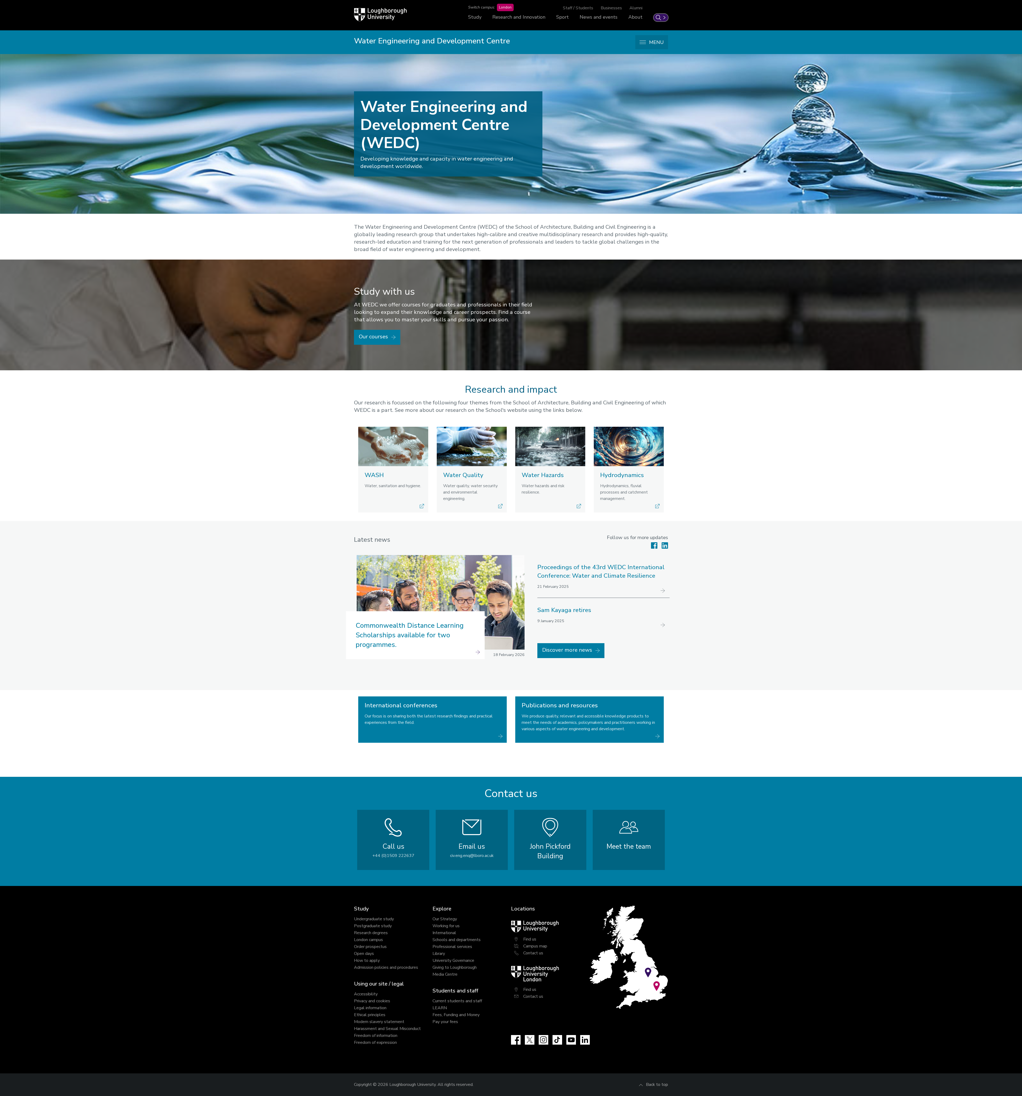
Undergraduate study (374, 919)
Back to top (657, 1084)
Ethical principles (369, 1015)
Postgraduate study (373, 926)
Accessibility (366, 994)
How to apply (367, 960)
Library (438, 954)
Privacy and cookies (372, 1001)
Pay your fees (445, 1022)
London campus (368, 940)
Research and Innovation (518, 17)
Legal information (370, 1008)
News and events (598, 17)
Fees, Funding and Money (456, 1015)
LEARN (439, 1008)
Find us (529, 939)
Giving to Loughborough (454, 967)
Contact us (533, 953)
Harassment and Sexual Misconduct (387, 1029)
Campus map (535, 946)
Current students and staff (457, 1001)
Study (474, 17)
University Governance (453, 960)
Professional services (452, 947)
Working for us (446, 926)
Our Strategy (444, 919)
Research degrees (371, 933)
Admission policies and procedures (386, 967)
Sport (562, 17)
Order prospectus (370, 947)
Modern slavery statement (379, 1022)
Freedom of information (375, 1035)
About (635, 17)
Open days (364, 954)
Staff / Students (578, 8)
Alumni (635, 8)
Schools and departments (456, 940)
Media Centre (445, 974)
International (444, 933)
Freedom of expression (375, 1042)
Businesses (611, 8)
